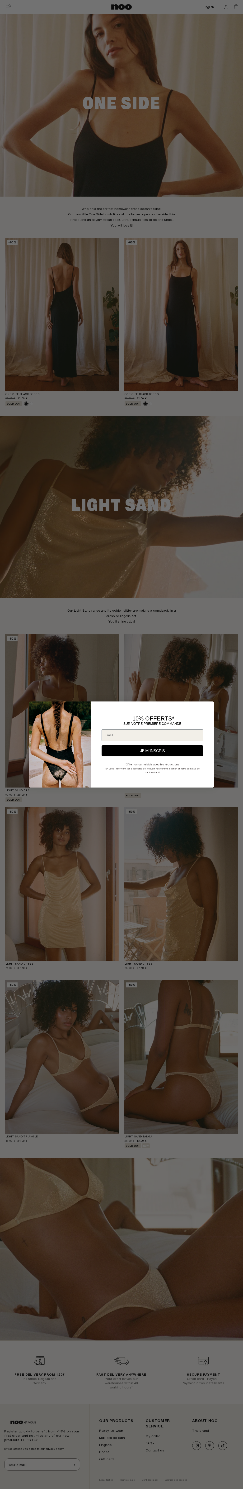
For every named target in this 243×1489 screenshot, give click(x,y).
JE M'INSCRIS (152, 751)
